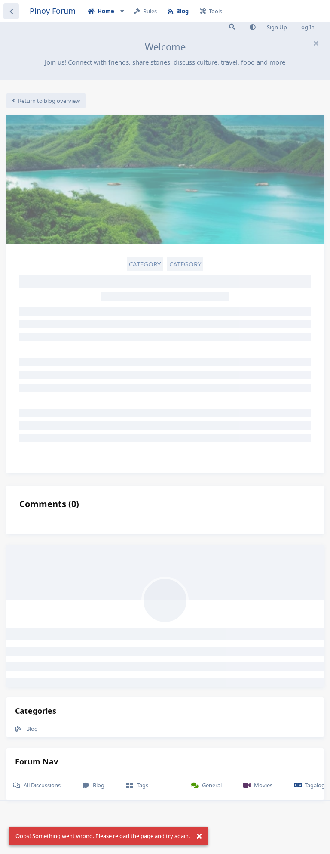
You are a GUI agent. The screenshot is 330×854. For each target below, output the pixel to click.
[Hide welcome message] (316, 43)
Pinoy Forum (53, 11)
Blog (32, 729)
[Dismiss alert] (199, 836)
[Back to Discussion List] (11, 11)
